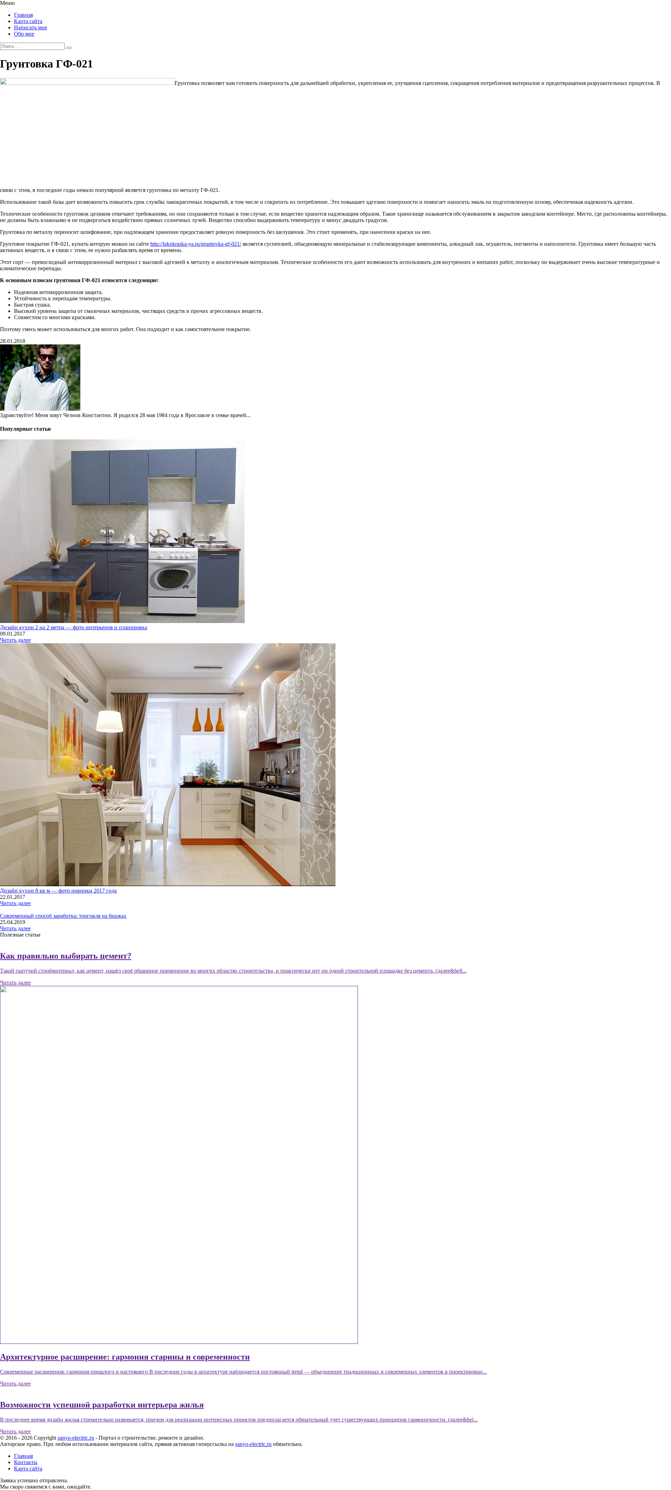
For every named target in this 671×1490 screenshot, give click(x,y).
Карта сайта (28, 21)
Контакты (25, 1462)
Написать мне (30, 27)
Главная (23, 15)
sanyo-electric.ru (76, 1438)
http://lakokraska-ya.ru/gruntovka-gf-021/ (195, 244)
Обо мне (24, 34)
